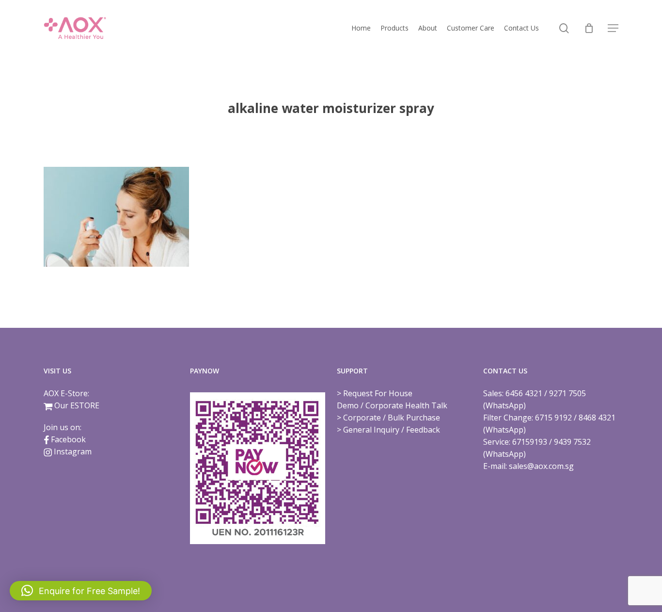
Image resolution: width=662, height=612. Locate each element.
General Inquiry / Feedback (391, 429)
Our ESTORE (76, 405)
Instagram (73, 451)
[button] (613, 28)
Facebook (68, 439)
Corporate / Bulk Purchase (391, 417)
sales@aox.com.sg (541, 466)
